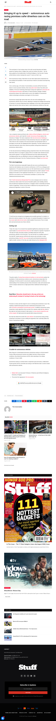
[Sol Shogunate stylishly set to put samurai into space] (8, 615)
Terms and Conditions (11, 712)
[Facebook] (5, 67)
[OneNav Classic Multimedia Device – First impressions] (8, 630)
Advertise (40, 712)
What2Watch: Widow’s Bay (12, 590)
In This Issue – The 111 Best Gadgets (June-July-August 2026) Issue (28, 544)
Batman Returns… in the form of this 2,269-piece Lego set (40, 436)
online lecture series (22, 220)
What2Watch (7, 587)
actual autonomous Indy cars (24, 230)
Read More (7, 596)
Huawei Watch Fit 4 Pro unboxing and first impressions (25, 636)
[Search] (50, 2)
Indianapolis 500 (43, 240)
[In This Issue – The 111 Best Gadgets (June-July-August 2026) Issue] (28, 510)
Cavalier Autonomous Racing (33, 136)
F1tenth (47, 170)
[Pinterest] (5, 78)
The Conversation (11, 22)
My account (47, 712)
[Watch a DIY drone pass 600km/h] (8, 623)
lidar (43, 309)
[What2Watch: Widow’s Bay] (28, 571)
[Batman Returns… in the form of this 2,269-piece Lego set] (40, 426)
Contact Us (32, 712)
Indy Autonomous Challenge (39, 138)
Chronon (34, 716)
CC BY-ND (36, 59)
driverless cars (10, 395)
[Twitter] (5, 71)
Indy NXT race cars (23, 238)
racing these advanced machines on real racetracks (31, 277)
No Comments (28, 22)
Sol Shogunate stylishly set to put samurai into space (25, 614)
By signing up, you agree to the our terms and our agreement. (28, 696)
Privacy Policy (36, 696)
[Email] (5, 82)
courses (13, 220)
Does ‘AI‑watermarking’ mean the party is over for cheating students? (14, 458)
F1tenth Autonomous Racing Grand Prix (20, 180)
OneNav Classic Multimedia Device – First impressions (25, 628)
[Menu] (6, 2)
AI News (6, 9)
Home (5, 6)
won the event (44, 158)
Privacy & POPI (23, 712)
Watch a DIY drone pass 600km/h (20, 621)
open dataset (30, 316)
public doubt (34, 87)
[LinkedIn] (5, 74)
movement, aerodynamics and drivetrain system (23, 307)
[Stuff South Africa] (28, 2)
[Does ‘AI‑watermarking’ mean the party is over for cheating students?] (15, 449)
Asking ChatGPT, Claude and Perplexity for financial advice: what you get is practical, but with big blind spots (14, 437)
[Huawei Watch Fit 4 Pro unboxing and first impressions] (8, 638)
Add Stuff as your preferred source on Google (30, 383)
